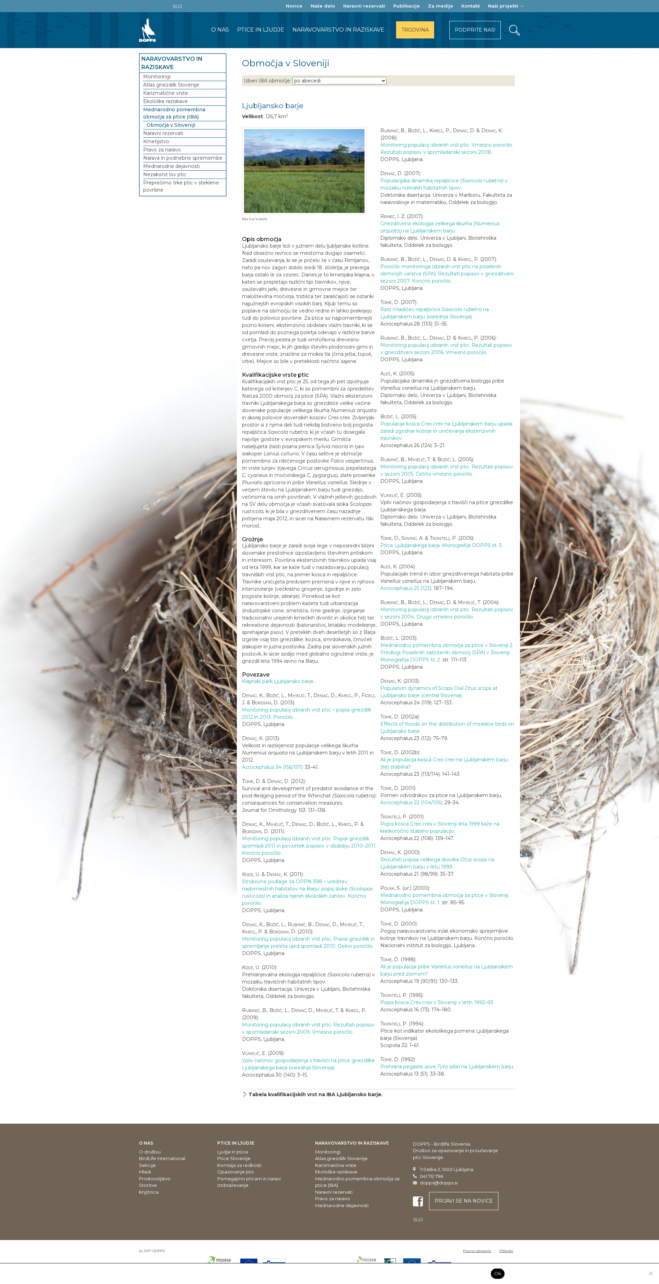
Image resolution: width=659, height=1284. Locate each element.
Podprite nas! (475, 30)
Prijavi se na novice (464, 1201)
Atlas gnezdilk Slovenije (171, 85)
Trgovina (415, 30)
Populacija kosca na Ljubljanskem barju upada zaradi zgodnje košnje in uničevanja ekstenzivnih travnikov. (446, 431)
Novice (294, 6)
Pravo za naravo (162, 150)
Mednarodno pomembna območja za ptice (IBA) (174, 113)
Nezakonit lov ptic (164, 174)
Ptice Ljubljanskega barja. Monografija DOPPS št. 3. (441, 545)
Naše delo (323, 6)
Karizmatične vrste (165, 93)
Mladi (145, 1171)
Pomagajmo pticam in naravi (249, 1178)
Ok (497, 1273)
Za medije (440, 6)
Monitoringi (157, 76)
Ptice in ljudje (260, 29)
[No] (650, 1273)
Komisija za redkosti (239, 1165)
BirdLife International (162, 1158)
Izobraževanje (232, 1185)
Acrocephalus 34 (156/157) (272, 767)
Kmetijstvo (156, 141)
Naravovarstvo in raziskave (338, 29)
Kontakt (470, 6)
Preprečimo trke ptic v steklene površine (181, 186)
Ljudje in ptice (232, 1152)
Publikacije (406, 6)
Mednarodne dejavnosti (171, 166)
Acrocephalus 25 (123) (405, 588)
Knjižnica (149, 1192)
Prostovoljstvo (155, 1178)
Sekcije (147, 1165)
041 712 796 (431, 1176)
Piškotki (506, 1251)
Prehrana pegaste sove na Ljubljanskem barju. (447, 1067)
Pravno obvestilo (477, 1251)
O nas (220, 29)
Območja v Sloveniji (171, 125)
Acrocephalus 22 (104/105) (411, 802)
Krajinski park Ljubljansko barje (277, 681)
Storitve (148, 1185)
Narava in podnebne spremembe (182, 158)
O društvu (150, 1152)
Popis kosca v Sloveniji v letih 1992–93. (437, 1002)
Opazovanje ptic (235, 1171)
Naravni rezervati (364, 6)
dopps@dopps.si (439, 1182)
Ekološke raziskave (165, 101)
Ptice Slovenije (234, 1158)
